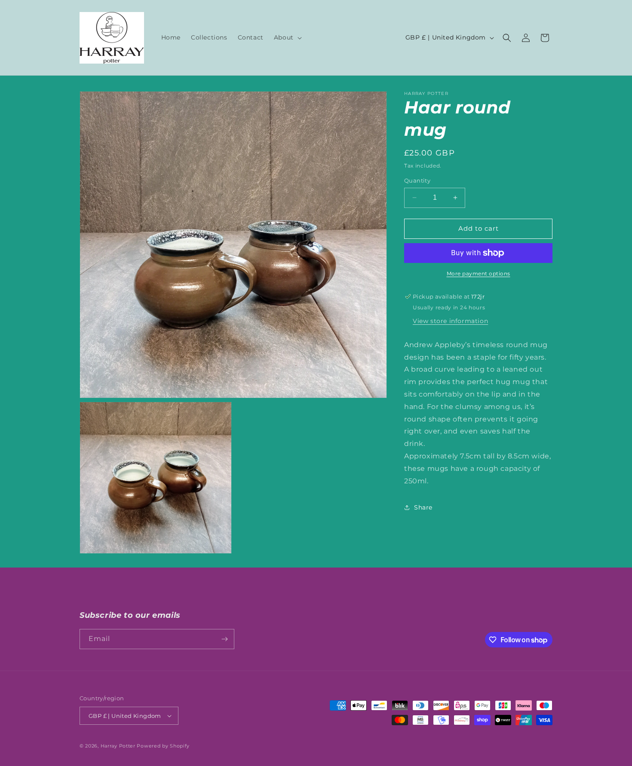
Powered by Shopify (163, 746)
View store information (450, 321)
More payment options (478, 273)
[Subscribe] (224, 639)
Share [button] (423, 507)
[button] (287, 37)
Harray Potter (118, 746)
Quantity (417, 180)
